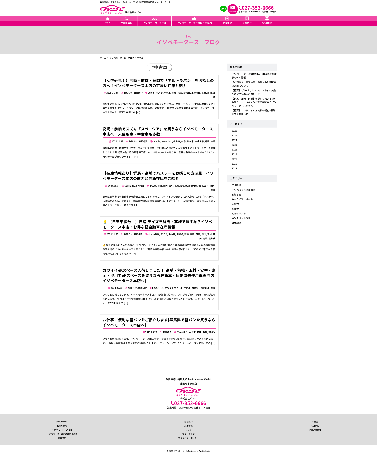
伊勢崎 (179, 234)
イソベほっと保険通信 (243, 190)
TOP (107, 23)
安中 (171, 185)
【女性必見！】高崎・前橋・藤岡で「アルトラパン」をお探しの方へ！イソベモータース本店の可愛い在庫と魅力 (158, 83)
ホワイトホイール (174, 287)
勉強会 (235, 208)
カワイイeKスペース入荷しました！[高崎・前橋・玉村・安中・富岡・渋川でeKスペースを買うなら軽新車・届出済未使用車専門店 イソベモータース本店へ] (159, 275)
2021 (234, 154)
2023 (234, 145)
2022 (234, 149)
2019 (234, 163)
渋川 (201, 185)
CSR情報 (236, 185)
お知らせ (128, 92)
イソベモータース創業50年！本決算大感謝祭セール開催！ (254, 75)
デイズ (164, 234)
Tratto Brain (204, 451)
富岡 (177, 185)
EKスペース (158, 287)
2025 (234, 135)
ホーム (103, 57)
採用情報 (267, 23)
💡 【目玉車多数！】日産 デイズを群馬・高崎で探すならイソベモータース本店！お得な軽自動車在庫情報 (157, 224)
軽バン (212, 332)
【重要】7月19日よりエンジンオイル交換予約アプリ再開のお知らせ (254, 92)
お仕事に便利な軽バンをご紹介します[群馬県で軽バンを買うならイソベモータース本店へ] (159, 322)
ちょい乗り (153, 234)
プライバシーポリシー (188, 437)
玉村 (204, 92)
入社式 (235, 204)
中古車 (167, 92)
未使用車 (195, 92)
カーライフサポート (242, 199)
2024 (234, 140)
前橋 (174, 92)
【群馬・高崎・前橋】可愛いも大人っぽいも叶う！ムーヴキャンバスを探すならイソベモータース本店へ (254, 102)
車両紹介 (138, 92)
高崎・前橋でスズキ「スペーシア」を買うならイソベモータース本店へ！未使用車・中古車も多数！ (158, 131)
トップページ (62, 421)
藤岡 (209, 92)
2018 (234, 168)
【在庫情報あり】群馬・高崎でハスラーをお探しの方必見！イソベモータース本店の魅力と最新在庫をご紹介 (158, 175)
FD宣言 (314, 421)
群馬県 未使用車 (201, 287)
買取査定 (227, 23)
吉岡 (180, 92)
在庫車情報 (126, 23)
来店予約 (315, 425)
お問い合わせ (315, 429)
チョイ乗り (182, 332)
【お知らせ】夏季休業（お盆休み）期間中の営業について (254, 83)
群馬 (205, 332)
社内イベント (239, 213)
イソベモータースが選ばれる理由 (194, 23)
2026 (234, 130)
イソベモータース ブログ (122, 57)
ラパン (159, 92)
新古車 (186, 92)
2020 (234, 159)
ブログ (188, 429)
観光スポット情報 (241, 218)
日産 (198, 234)
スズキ (151, 92)
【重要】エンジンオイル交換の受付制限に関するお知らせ (254, 112)
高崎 (213, 141)
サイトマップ (188, 433)
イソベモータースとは (154, 23)
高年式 (212, 238)
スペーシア (166, 141)
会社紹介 (247, 23)
